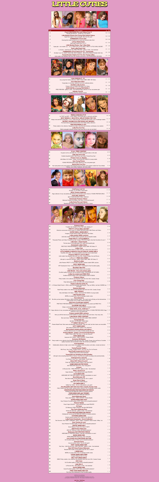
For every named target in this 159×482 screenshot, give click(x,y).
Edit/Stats (82, 480)
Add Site (76, 480)
